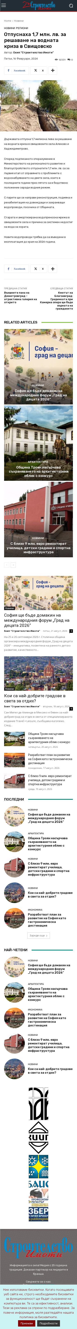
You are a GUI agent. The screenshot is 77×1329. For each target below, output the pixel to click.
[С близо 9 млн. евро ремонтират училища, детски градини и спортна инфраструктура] (38, 519)
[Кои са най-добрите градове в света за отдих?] (38, 673)
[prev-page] (6, 565)
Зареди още (37, 935)
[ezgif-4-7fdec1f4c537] (38, 1205)
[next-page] (13, 565)
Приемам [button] (27, 1323)
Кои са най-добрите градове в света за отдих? (35, 698)
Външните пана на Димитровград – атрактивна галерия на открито (20, 297)
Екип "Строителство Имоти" (33, 52)
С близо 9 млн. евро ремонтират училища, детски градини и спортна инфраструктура (38, 548)
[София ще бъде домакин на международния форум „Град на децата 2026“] (38, 366)
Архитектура (38, 462)
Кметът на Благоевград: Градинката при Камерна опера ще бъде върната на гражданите (56, 300)
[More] (52, 70)
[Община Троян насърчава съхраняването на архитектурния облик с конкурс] (38, 443)
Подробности (48, 1323)
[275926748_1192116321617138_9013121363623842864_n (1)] (38, 1137)
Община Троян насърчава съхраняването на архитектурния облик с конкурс (38, 471)
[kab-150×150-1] (38, 1103)
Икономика (35, 910)
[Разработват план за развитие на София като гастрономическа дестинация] (14, 760)
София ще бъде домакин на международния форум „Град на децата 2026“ (38, 395)
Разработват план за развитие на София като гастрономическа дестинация (50, 759)
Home (7, 21)
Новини (19, 21)
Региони (22, 28)
